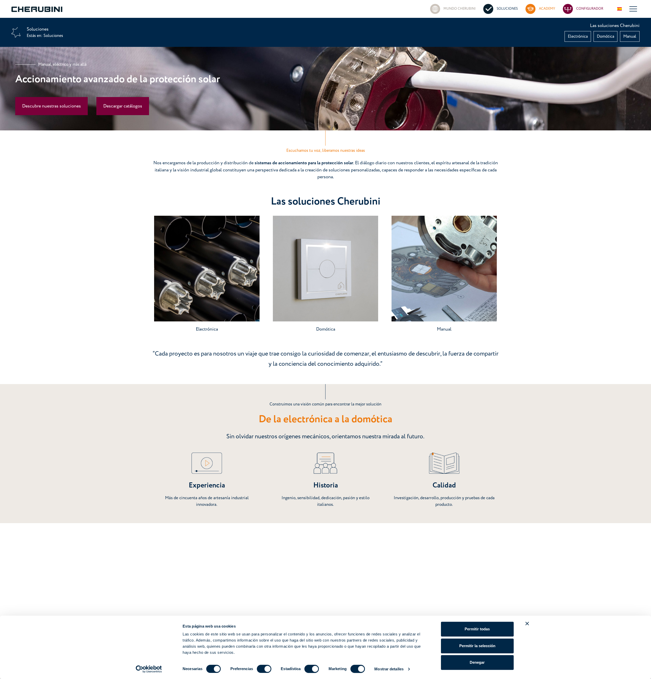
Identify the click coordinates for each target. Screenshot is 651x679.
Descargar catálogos (122, 106)
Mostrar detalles (389, 669)
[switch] (264, 669)
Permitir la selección (477, 646)
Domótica (605, 36)
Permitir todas (477, 629)
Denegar (477, 662)
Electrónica (578, 36)
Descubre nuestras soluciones (51, 106)
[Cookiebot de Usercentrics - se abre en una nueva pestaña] (149, 669)
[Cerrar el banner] (527, 623)
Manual (629, 36)
